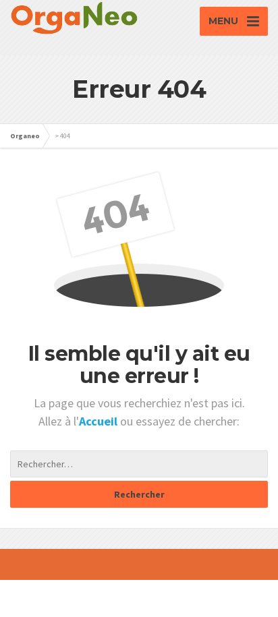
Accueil (99, 421)
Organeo (25, 135)
